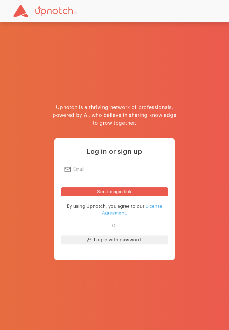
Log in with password (117, 240)
